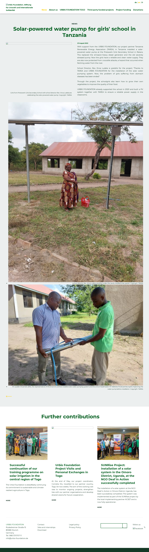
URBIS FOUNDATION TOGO (72, 10)
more (8, 500)
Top (144, 527)
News (44, 10)
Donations (138, 10)
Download (41, 530)
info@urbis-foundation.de (17, 538)
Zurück (9, 396)
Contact (40, 525)
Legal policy (74, 525)
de (136, 2)
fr (142, 2)
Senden (125, 527)
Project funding (123, 10)
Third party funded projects (100, 10)
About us (53, 10)
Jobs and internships (46, 527)
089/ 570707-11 (15, 536)
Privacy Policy (75, 527)
